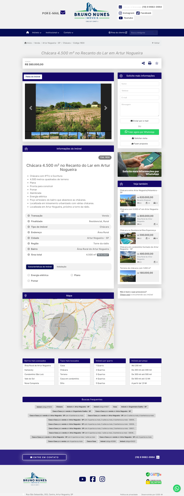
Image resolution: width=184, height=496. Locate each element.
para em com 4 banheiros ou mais (56, 415)
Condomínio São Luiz (34, 374)
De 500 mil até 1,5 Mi (141, 378)
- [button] (26, 306)
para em (72, 411)
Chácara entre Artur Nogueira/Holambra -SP (139, 191)
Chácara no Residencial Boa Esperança (138, 230)
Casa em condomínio (69, 378)
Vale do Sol (30, 378)
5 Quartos (100, 383)
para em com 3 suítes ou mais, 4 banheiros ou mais (121, 415)
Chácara (67, 43)
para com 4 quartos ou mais (65, 441)
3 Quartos (100, 374)
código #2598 (108, 441)
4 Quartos (100, 378)
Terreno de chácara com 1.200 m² (135, 268)
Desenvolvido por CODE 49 (152, 494)
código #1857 (101, 407)
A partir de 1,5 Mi (139, 383)
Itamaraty (29, 370)
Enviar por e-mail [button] (140, 121)
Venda (37, 43)
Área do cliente (118, 32)
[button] (31, 108)
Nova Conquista (32, 383)
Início (29, 43)
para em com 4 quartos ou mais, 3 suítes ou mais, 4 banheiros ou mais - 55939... (91, 420)
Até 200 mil (137, 365)
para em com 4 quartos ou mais (125, 437)
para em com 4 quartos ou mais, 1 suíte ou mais (63, 437)
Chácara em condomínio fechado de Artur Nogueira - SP (139, 248)
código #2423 (127, 441)
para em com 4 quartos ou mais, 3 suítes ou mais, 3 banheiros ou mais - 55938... (91, 424)
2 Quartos (100, 370)
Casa (62, 365)
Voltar (157, 43)
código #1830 (44, 407)
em (78, 407)
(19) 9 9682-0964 (152, 7)
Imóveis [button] (35, 32)
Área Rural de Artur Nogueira (38, 365)
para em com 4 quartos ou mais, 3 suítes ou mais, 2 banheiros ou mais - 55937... (92, 428)
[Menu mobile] (27, 32)
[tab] (33, 76)
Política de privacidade (129, 494)
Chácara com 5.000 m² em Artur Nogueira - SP (139, 210)
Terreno (63, 374)
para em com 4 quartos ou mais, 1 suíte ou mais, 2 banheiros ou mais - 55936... (91, 433)
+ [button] (26, 302)
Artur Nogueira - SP (51, 43)
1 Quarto (100, 365)
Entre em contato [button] (46, 457)
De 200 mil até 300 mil (142, 370)
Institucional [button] (51, 32)
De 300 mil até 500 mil (142, 374)
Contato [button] (67, 32)
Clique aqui (125, 294)
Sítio (62, 383)
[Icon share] (82, 479)
